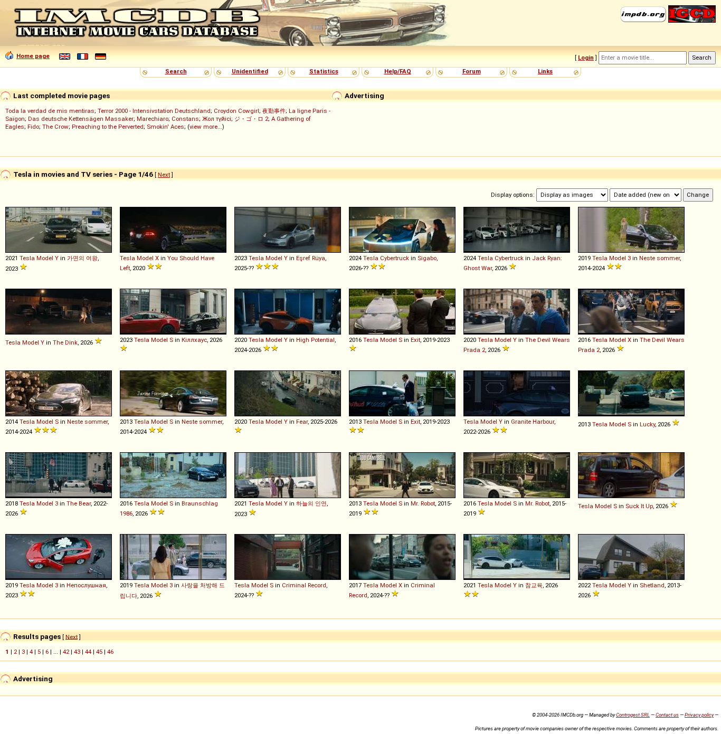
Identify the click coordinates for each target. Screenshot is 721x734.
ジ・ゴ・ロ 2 (251, 118)
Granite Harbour (532, 421)
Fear (302, 421)
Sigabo (427, 258)
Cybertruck (394, 258)
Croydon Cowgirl (236, 111)
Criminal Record (304, 585)
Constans (185, 118)
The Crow (55, 126)
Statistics (323, 71)
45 (99, 651)
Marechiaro (152, 118)
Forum (471, 71)
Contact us (667, 715)
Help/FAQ (397, 71)
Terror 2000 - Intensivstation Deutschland (154, 111)
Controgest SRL (633, 715)
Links (545, 71)
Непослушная (86, 585)
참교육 (534, 585)
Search (176, 71)
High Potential (315, 340)
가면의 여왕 (82, 258)
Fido (33, 126)
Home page (33, 56)
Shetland (652, 585)
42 (66, 651)
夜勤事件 (274, 111)
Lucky (647, 424)
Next (164, 174)
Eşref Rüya (310, 258)
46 (110, 651)
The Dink (65, 342)
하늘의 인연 (311, 503)
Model (44, 258)
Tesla (27, 258)
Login (586, 57)
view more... (205, 126)
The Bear (79, 503)
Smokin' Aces (165, 126)
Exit (415, 340)
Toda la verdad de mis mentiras (49, 111)
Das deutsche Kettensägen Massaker (81, 118)
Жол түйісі (216, 118)
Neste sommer (659, 258)
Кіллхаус (194, 340)
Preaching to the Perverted (108, 126)
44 (88, 651)
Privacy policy (699, 715)
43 (77, 651)
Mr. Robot (423, 503)
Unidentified (250, 71)
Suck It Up (639, 506)
